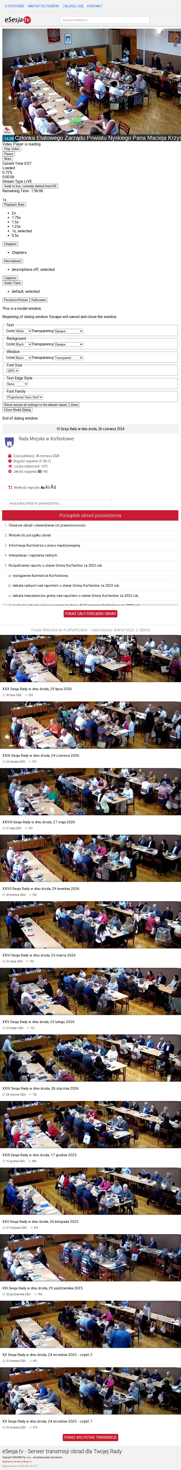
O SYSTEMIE (14, 6)
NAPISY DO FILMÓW (43, 6)
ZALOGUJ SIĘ (73, 6)
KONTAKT (95, 6)
